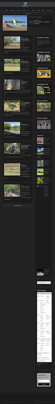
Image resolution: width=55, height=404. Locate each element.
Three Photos (27, 13)
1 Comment (27, 190)
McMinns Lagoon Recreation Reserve (25, 61)
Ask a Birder (12, 10)
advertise (35, 22)
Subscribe (44, 384)
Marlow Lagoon (24, 124)
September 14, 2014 (24, 167)
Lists (29, 10)
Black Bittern (24, 165)
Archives (6, 10)
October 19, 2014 (24, 41)
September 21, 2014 (24, 125)
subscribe (40, 22)
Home (2, 10)
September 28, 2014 (24, 106)
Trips (22, 122)
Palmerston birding (25, 187)
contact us (40, 43)
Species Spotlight (50, 10)
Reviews (43, 10)
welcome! (37, 23)
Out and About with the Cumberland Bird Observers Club (26, 147)
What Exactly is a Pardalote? (24, 82)
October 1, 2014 (24, 84)
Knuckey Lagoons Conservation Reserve (25, 39)
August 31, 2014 (24, 188)
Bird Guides (19, 10)
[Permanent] (12, 48)
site (45, 40)
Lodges (38, 10)
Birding (24, 10)
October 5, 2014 (24, 63)
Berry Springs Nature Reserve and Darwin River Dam (25, 104)
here (40, 363)
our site (37, 20)
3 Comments (28, 65)
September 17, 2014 (24, 149)
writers (38, 41)
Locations (33, 10)
